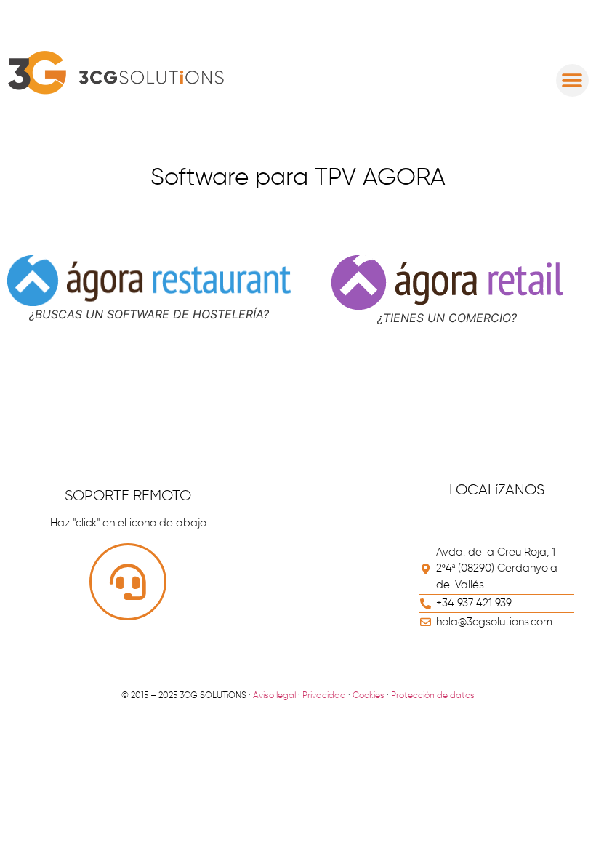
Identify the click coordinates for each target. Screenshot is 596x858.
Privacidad (324, 695)
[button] (572, 80)
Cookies (368, 695)
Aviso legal (274, 695)
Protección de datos (433, 695)
